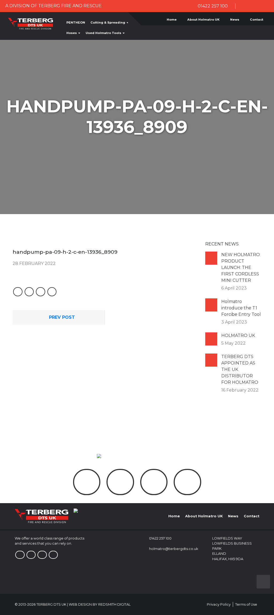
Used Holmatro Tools (104, 33)
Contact (256, 19)
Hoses (72, 33)
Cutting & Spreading (108, 22)
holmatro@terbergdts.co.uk (173, 549)
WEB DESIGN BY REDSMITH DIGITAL (100, 604)
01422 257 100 (212, 6)
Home (172, 19)
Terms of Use (246, 604)
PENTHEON (75, 22)
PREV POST (61, 317)
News (234, 19)
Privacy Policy (219, 604)
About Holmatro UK (203, 19)
